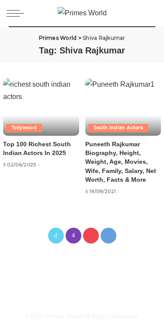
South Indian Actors (118, 127)
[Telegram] (108, 235)
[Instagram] (73, 235)
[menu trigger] (17, 13)
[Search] (150, 13)
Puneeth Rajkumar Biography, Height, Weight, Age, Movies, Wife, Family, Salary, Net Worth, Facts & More (120, 162)
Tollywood (24, 127)
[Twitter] (56, 235)
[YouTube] (91, 235)
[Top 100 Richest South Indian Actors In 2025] (41, 106)
